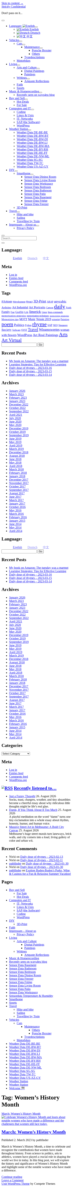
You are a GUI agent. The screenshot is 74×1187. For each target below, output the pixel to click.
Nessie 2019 (43, 319)
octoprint (56, 319)
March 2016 (16, 513)
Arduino (6, 307)
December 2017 (18, 479)
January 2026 (17, 390)
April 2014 (15, 530)
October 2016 (17, 507)
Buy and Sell (17, 98)
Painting (65, 319)
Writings (22, 77)
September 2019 (19, 435)
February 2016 (18, 517)
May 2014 (15, 527)
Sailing (21, 217)
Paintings (29, 74)
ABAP (50, 301)
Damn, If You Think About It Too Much (33, 809)
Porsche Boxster (41, 50)
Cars (19, 43)
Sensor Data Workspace (38, 183)
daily (59, 306)
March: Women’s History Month (34, 1132)
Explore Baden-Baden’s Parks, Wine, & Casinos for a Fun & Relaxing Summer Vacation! (40, 872)
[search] (3, 235)
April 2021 (15, 414)
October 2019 (17, 431)
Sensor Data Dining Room (40, 176)
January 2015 (17, 520)
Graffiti (19, 312)
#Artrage (7, 301)
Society (7, 330)
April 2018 (15, 466)
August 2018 (17, 455)
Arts (63, 334)
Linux (44, 312)
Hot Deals (23, 101)
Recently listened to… (35, 788)
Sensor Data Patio (35, 193)
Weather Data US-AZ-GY (32, 166)
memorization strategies (14, 315)
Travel (13, 211)
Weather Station (18, 129)
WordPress (23, 125)
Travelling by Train (28, 221)
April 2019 (15, 445)
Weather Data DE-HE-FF (32, 152)
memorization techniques (38, 315)
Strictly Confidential (14, 6)
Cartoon (49, 307)
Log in (13, 274)
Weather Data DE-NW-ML (33, 156)
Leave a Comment (13, 1180)
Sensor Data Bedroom (37, 187)
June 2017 (15, 496)
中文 (29, 36)
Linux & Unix (25, 115)
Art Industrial (20, 307)
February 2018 (18, 472)
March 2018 (16, 469)
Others (36, 53)
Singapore (63, 325)
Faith (20, 84)
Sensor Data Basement (37, 197)
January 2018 (17, 476)
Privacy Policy (25, 228)
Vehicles (14, 40)
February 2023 (18, 397)
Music (31, 319)
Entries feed (16, 278)
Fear (13, 312)
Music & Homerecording (24, 91)
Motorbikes (23, 60)
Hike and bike (25, 214)
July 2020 (15, 418)
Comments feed (18, 281)
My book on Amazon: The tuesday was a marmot (38, 361)
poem (7, 324)
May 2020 (15, 425)
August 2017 (17, 493)
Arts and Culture (27, 67)
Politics (19, 325)
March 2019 (16, 449)
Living (13, 64)
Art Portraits (37, 307)
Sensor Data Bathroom (38, 190)
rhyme (39, 324)
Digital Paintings (34, 70)
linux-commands (55, 312)
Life (26, 312)
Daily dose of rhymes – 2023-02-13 (41, 856)
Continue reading (12, 1176)
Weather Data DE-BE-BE (32, 132)
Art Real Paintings (45, 335)
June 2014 (15, 524)
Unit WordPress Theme (16, 1183)
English (34, 29)
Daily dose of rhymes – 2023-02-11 (41, 860)
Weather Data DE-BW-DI (32, 139)
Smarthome (23, 173)
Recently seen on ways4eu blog (36, 94)
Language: (16, 26)
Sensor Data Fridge (35, 200)
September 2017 (19, 489)
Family (6, 311)
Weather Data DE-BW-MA (33, 146)
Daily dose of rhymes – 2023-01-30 (47, 863)
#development (19, 301)
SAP (49, 325)
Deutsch (35, 32)
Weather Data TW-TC (30, 163)
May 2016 (15, 510)
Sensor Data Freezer (36, 204)
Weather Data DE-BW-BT (33, 135)
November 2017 (19, 483)
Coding (21, 111)
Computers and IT (20, 108)
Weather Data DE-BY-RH (32, 149)
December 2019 (18, 428)
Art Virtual (12, 340)
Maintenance (32, 47)
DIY (12, 170)
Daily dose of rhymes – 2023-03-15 (30, 371)
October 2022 (17, 408)
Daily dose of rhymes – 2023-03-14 (30, 374)
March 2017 (16, 500)
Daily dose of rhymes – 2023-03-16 (30, 367)
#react (29, 301)
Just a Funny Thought (22, 796)
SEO (55, 325)
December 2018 (18, 452)
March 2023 (16, 394)
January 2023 (17, 401)
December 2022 (18, 404)
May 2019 (15, 442)
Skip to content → (12, 3)
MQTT (23, 319)
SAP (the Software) (28, 122)
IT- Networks (25, 118)
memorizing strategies (59, 316)
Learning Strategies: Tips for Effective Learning (37, 364)
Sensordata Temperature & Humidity (31, 995)
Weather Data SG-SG (30, 159)
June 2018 (15, 459)
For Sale (22, 105)
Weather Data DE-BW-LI (32, 142)
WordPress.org (18, 285)
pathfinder (15, 863)
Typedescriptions (34, 57)
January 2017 (17, 503)
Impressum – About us (22, 224)
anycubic (60, 301)
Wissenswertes (49, 330)
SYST (24, 329)
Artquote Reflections (36, 81)
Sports (20, 88)
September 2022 (19, 411)
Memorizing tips (10, 319)
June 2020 (15, 421)
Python (28, 325)
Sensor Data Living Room (40, 180)
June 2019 (15, 438)
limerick (35, 312)
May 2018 (15, 462)
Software (16, 330)
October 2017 (17, 486)
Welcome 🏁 (17, 1088)
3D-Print (22, 207)
